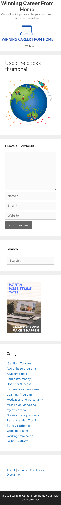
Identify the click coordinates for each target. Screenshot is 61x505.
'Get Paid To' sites (19, 363)
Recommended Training (23, 420)
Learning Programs (20, 394)
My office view (16, 410)
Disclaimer (14, 474)
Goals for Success (19, 384)
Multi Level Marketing (21, 405)
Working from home (20, 436)
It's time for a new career (24, 389)
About (11, 470)
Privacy (23, 470)
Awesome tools (17, 373)
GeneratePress (31, 499)
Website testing (17, 430)
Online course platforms (23, 415)
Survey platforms (18, 425)
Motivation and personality (25, 399)
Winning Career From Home (27, 6)
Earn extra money (19, 379)
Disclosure (37, 470)
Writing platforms (18, 441)
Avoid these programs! (22, 368)
